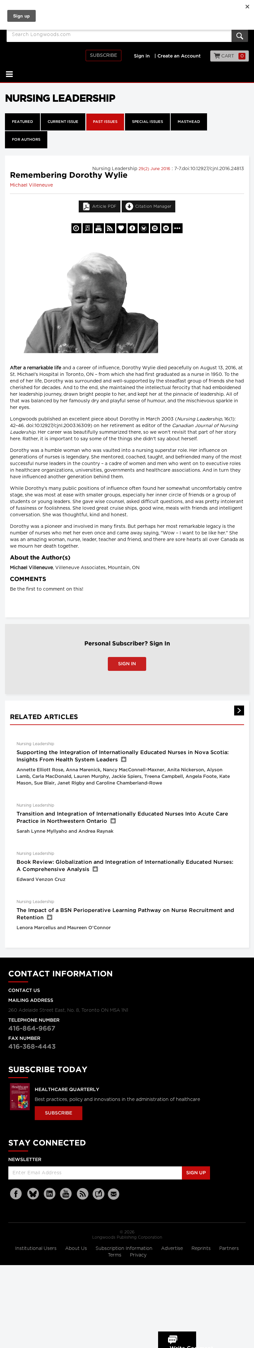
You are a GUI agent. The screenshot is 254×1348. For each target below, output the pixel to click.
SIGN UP (196, 1173)
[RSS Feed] (82, 1194)
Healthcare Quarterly (67, 1090)
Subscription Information (124, 1248)
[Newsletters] (114, 1194)
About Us (76, 1248)
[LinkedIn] (49, 1194)
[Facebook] (16, 1194)
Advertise (172, 1248)
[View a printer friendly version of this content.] (99, 228)
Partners (229, 1248)
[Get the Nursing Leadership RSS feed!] (110, 228)
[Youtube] (66, 1194)
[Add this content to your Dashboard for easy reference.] (121, 228)
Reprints (201, 1248)
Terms (115, 1255)
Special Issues (147, 122)
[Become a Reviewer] (88, 228)
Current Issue (63, 122)
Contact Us (24, 991)
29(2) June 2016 (155, 169)
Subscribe (103, 55)
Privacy (138, 1255)
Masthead (189, 122)
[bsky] (33, 1194)
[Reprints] (76, 228)
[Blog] (99, 1198)
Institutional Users (36, 1248)
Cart (232, 56)
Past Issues (105, 122)
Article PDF (104, 206)
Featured (22, 122)
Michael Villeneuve (31, 185)
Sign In (127, 664)
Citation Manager (153, 206)
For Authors (26, 139)
